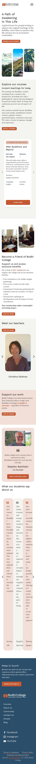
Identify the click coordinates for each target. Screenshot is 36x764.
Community (8, 711)
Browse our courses (11, 41)
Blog (5, 722)
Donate (6, 719)
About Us (7, 708)
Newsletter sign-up (11, 684)
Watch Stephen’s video (18, 476)
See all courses (9, 128)
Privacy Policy (27, 752)
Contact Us (8, 715)
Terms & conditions (11, 752)
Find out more (8, 314)
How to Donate (8, 414)
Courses (7, 704)
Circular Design (14, 758)
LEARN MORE (18, 202)
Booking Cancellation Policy (18, 755)
